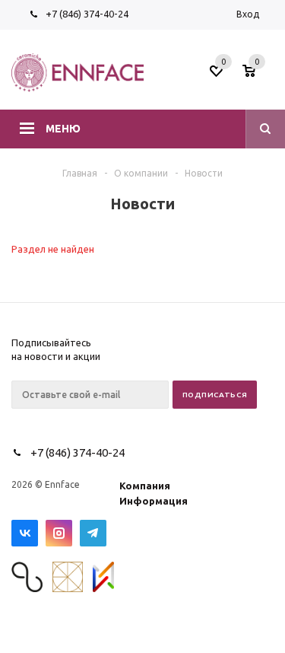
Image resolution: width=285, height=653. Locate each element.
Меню (63, 129)
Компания (144, 485)
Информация (153, 500)
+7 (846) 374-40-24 (87, 13)
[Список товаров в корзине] (260, 75)
